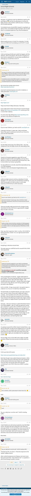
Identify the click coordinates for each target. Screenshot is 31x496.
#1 (29, 17)
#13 (29, 258)
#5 (29, 100)
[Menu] (2, 1)
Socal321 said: (5, 406)
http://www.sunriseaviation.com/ (12, 110)
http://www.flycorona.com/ (7, 87)
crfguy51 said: (5, 221)
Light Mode (4, 488)
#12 (29, 243)
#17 (29, 385)
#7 (29, 142)
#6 (29, 125)
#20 (29, 444)
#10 (29, 192)
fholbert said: (4, 447)
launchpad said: (5, 195)
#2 (29, 39)
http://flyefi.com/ (5, 102)
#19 (29, 422)
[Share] (28, 17)
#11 (29, 218)
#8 (29, 155)
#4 (29, 67)
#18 (29, 403)
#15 (29, 349)
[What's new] (26, 1)
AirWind (3, 8)
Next (16, 462)
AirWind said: (4, 70)
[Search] (29, 1)
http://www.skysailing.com (21, 114)
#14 (29, 324)
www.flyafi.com (14, 91)
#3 (29, 51)
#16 (29, 374)
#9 (29, 176)
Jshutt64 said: (4, 388)
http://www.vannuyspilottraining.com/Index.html (13, 355)
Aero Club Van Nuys (6, 376)
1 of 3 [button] (11, 462)
